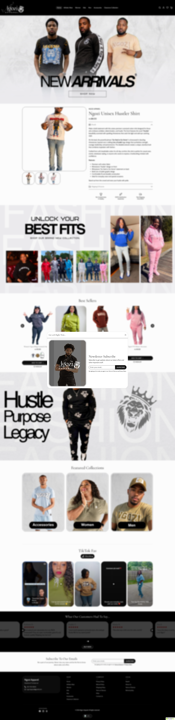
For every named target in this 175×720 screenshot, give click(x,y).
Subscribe (121, 367)
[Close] (125, 335)
